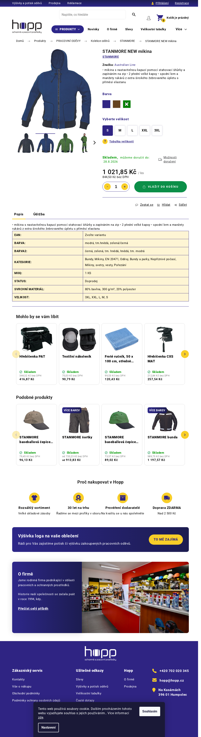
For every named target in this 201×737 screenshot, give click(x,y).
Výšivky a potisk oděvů (27, 3)
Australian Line (125, 65)
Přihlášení (162, 3)
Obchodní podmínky (26, 693)
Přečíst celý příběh (33, 608)
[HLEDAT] (134, 14)
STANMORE (110, 57)
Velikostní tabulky (88, 693)
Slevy (79, 679)
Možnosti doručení (170, 159)
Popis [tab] (19, 214)
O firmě (129, 679)
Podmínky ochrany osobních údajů (36, 700)
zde (40, 717)
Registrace (182, 3)
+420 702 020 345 (174, 671)
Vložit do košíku (163, 186)
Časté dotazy (85, 700)
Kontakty (18, 679)
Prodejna (54, 3)
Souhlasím (149, 711)
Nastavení (48, 727)
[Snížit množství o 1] (107, 186)
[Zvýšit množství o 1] (124, 186)
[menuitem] (67, 29)
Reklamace (74, 3)
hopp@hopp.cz (172, 680)
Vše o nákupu (21, 686)
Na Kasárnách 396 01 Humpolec (172, 692)
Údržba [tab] (39, 214)
